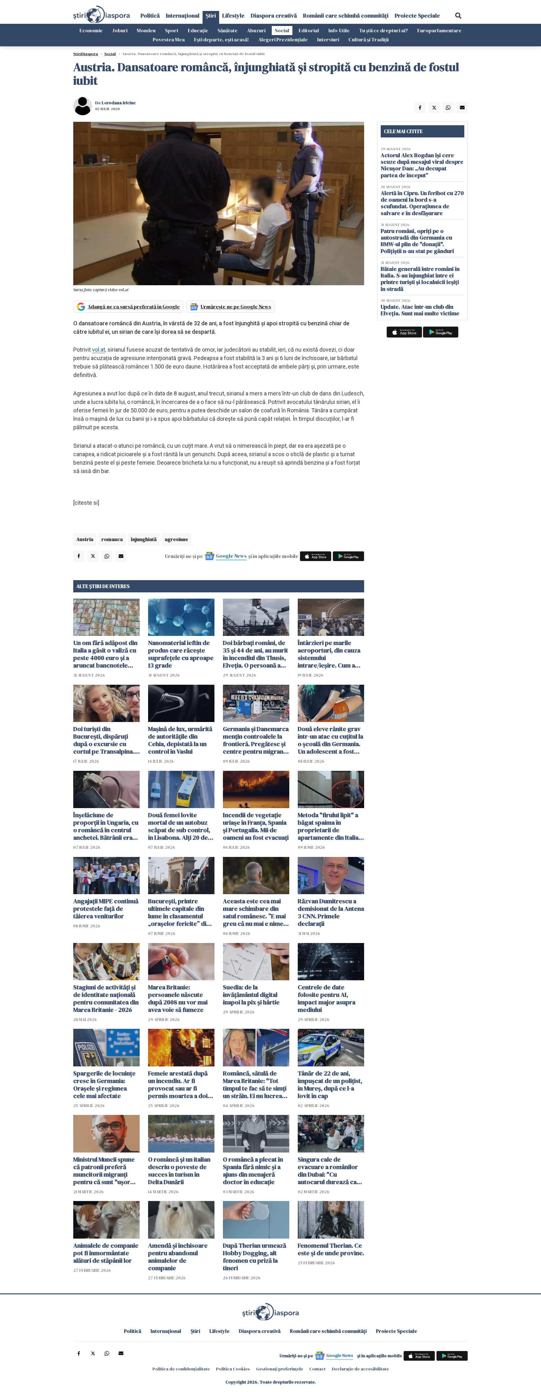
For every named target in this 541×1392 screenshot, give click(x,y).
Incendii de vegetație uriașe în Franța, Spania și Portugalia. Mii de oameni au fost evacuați (256, 826)
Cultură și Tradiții (368, 39)
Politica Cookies (233, 1369)
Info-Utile (339, 30)
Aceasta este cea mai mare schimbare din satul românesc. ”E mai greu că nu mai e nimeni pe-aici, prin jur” (255, 912)
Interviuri (328, 39)
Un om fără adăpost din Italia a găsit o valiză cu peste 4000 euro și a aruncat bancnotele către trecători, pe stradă (105, 654)
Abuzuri (256, 30)
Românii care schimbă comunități (346, 15)
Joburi (119, 30)
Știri (211, 15)
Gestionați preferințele (279, 1369)
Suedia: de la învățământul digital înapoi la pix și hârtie (251, 994)
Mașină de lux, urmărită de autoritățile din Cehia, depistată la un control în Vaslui (180, 740)
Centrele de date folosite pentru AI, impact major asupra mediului (326, 998)
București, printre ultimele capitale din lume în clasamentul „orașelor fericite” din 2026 (179, 912)
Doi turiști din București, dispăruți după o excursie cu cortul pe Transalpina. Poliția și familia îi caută (105, 740)
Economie (91, 30)
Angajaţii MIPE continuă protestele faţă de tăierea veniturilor (105, 908)
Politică (150, 15)
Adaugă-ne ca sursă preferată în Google (134, 306)
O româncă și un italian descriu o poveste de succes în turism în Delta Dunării (179, 1171)
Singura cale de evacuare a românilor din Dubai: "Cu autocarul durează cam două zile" (330, 1171)
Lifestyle (233, 15)
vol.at (98, 349)
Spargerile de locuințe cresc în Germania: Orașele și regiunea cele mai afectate (104, 1085)
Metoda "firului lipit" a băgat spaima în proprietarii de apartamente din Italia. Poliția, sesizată (329, 826)
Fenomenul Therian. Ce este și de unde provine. (331, 1249)
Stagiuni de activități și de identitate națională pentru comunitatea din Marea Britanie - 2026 (106, 998)
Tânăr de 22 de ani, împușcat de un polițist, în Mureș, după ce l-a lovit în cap (330, 1085)
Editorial (309, 30)
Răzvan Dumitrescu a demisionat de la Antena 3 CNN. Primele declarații (331, 912)
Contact (317, 1369)
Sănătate (228, 30)
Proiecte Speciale (417, 15)
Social (282, 30)
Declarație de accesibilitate (360, 1369)
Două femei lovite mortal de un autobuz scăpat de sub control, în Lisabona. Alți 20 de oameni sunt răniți (179, 826)
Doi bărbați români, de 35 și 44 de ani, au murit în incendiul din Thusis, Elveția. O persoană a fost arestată (255, 654)
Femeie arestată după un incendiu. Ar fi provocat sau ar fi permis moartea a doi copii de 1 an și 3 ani (178, 1085)
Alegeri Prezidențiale (283, 39)
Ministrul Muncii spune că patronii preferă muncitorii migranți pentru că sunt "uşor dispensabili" (104, 1171)
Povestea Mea (169, 39)
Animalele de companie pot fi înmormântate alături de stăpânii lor (105, 1253)
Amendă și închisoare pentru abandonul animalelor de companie (178, 1257)
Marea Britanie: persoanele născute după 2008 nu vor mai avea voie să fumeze (178, 998)
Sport (171, 30)
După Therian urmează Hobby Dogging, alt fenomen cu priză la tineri (254, 1257)
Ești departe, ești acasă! (221, 39)
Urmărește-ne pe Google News (236, 306)
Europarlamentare (439, 30)
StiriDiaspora (85, 53)
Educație (198, 30)
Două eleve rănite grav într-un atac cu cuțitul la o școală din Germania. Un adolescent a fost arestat (330, 740)
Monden (146, 30)
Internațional (182, 15)
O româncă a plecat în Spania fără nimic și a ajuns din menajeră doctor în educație (253, 1171)
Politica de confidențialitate (181, 1369)
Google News (231, 555)
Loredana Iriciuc (119, 103)
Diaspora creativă (274, 15)
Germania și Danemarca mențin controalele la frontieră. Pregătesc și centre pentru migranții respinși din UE (256, 740)
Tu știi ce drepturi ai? (383, 30)
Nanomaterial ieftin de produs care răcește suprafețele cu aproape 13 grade (181, 654)
